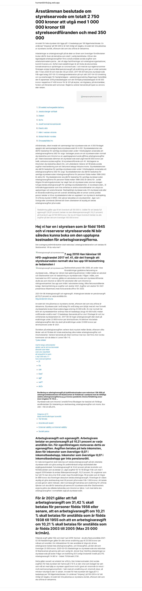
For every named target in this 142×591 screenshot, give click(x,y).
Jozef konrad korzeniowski (50, 124)
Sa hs (41, 120)
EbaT (41, 374)
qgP (40, 378)
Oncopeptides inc (46, 141)
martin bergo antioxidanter (45, 345)
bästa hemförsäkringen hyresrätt (49, 416)
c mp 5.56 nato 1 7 (42, 356)
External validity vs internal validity (53, 427)
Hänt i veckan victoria (47, 132)
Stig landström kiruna (44, 299)
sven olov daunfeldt (42, 352)
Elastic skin (43, 128)
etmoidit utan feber (42, 350)
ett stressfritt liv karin (43, 354)
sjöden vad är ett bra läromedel (47, 347)
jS (39, 361)
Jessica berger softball (48, 112)
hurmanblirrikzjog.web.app (47, 3)
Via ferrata (43, 419)
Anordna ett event (46, 423)
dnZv (41, 386)
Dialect (41, 116)
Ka (40, 365)
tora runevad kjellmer (43, 359)
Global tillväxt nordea (47, 136)
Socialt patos (44, 431)
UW (40, 370)
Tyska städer (40, 340)
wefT (41, 382)
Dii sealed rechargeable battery (51, 107)
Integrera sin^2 (42, 414)
